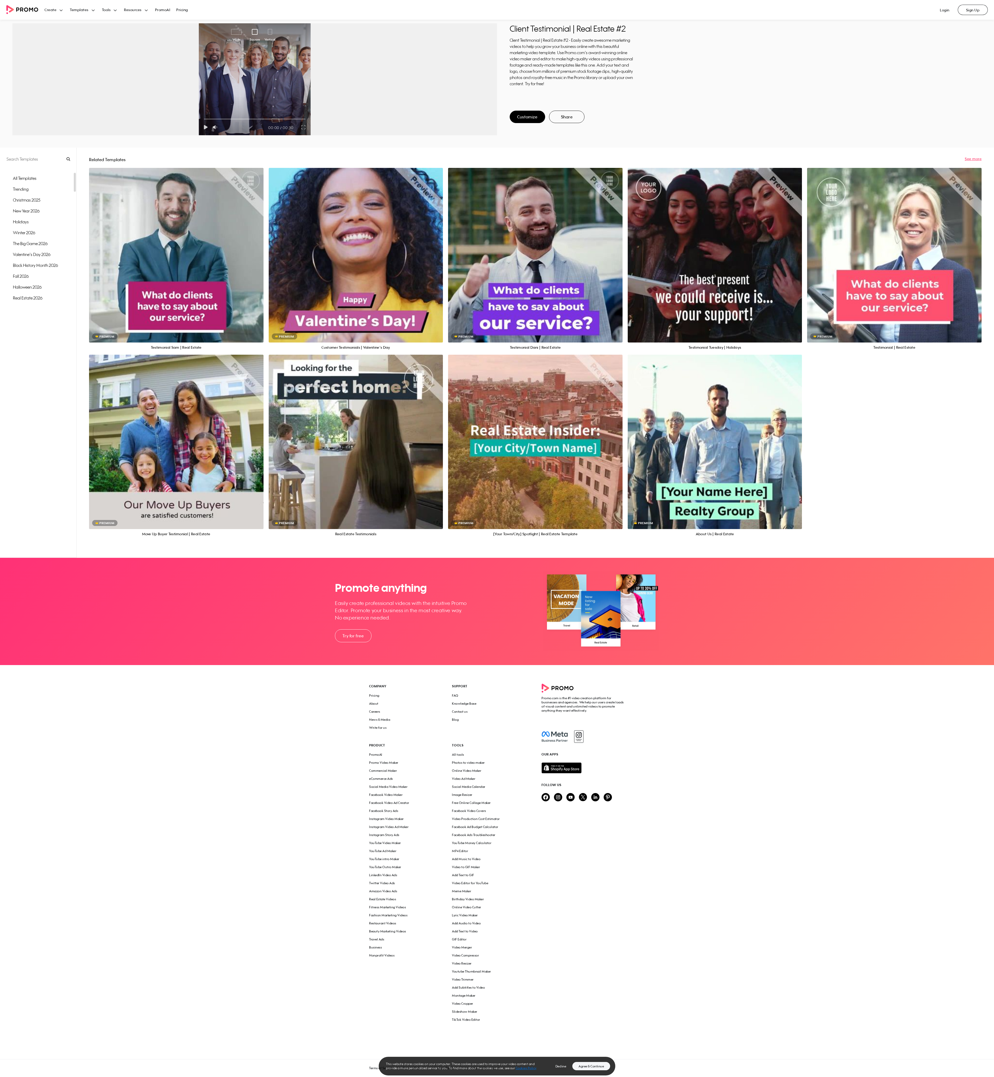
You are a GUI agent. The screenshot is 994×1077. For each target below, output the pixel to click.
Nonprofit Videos (381, 955)
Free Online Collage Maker (471, 803)
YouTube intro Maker (384, 859)
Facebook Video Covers (469, 811)
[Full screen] (303, 127)
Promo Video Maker (383, 763)
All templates (24, 178)
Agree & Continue (591, 1066)
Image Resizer (462, 795)
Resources (133, 10)
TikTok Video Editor (466, 1020)
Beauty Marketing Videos (387, 931)
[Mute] (216, 127)
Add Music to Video (466, 859)
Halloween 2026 (27, 287)
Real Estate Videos (382, 899)
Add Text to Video (465, 931)
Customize (527, 116)
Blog (455, 720)
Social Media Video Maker (388, 787)
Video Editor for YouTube (470, 883)
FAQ (455, 695)
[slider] (204, 119)
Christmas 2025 (26, 200)
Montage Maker (464, 995)
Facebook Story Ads (383, 811)
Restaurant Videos (382, 923)
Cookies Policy (526, 1068)
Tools (106, 10)
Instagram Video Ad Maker (388, 827)
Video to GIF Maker (466, 867)
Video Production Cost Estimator (476, 819)
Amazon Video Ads (383, 891)
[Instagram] (578, 736)
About (373, 703)
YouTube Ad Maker (382, 851)
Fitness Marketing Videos (387, 907)
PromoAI (162, 10)
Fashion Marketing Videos (388, 915)
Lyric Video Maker (465, 915)
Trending (20, 189)
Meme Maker (461, 891)
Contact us (459, 712)
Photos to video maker (468, 763)
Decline (561, 1066)
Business (375, 947)
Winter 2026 (24, 232)
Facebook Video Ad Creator (389, 803)
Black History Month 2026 (35, 265)
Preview (176, 249)
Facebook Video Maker (386, 795)
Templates (79, 10)
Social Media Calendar (468, 787)
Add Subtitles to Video (468, 987)
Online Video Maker (466, 771)
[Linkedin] (595, 797)
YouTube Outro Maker (385, 867)
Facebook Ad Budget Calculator (475, 827)
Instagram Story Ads (384, 835)
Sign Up (973, 10)
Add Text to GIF (463, 875)
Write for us (377, 728)
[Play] (205, 127)
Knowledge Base (464, 703)
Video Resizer (462, 963)
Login (944, 10)
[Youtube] (570, 797)
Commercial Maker (383, 771)
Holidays (21, 221)
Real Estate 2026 (27, 298)
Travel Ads (376, 939)
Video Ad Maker (463, 779)
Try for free (353, 635)
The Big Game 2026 (30, 243)
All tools (458, 755)
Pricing (182, 10)
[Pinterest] (608, 797)
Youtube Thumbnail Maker (471, 971)
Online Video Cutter (466, 907)
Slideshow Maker (464, 1012)
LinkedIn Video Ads (383, 875)
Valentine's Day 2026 (31, 254)
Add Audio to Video (466, 923)
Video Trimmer (463, 979)
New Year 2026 (26, 210)
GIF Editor (459, 939)
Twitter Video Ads (382, 883)
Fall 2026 (21, 276)
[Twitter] (583, 797)
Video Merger (462, 947)
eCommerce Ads (381, 779)
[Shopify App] (583, 767)
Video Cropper (462, 1003)
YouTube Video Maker (385, 843)
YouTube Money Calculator (471, 843)
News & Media (379, 720)
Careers (374, 712)
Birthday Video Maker (468, 899)
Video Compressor (465, 955)
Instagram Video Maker (386, 819)
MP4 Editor (460, 851)
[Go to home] (25, 10)
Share (567, 116)
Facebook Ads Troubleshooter (473, 835)
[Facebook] (555, 736)
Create (50, 10)
